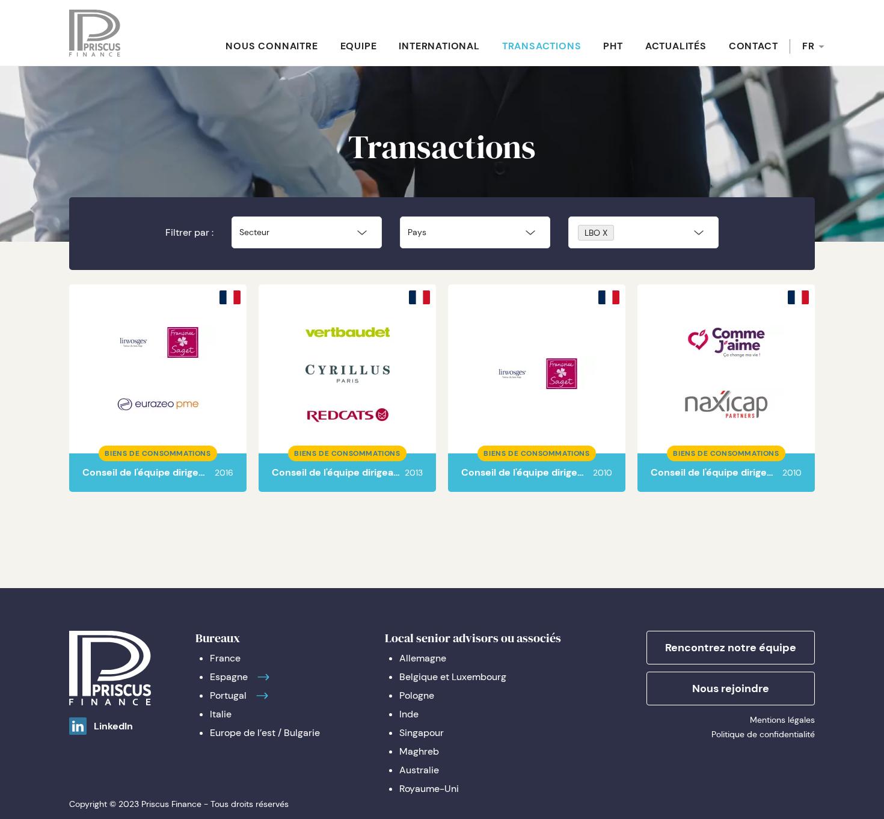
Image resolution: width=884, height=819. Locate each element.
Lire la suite (166, 409)
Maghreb (419, 751)
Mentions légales (782, 719)
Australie (419, 770)
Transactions (542, 46)
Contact (753, 46)
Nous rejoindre (730, 688)
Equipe (358, 46)
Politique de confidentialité (763, 734)
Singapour (421, 732)
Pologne (416, 695)
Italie (221, 714)
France (225, 658)
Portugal (228, 695)
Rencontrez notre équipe (730, 647)
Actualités (676, 46)
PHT (612, 46)
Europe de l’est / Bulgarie (265, 732)
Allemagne (422, 658)
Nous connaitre (272, 46)
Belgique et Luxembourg (452, 676)
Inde (409, 714)
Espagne (229, 676)
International (439, 46)
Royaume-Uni (429, 788)
